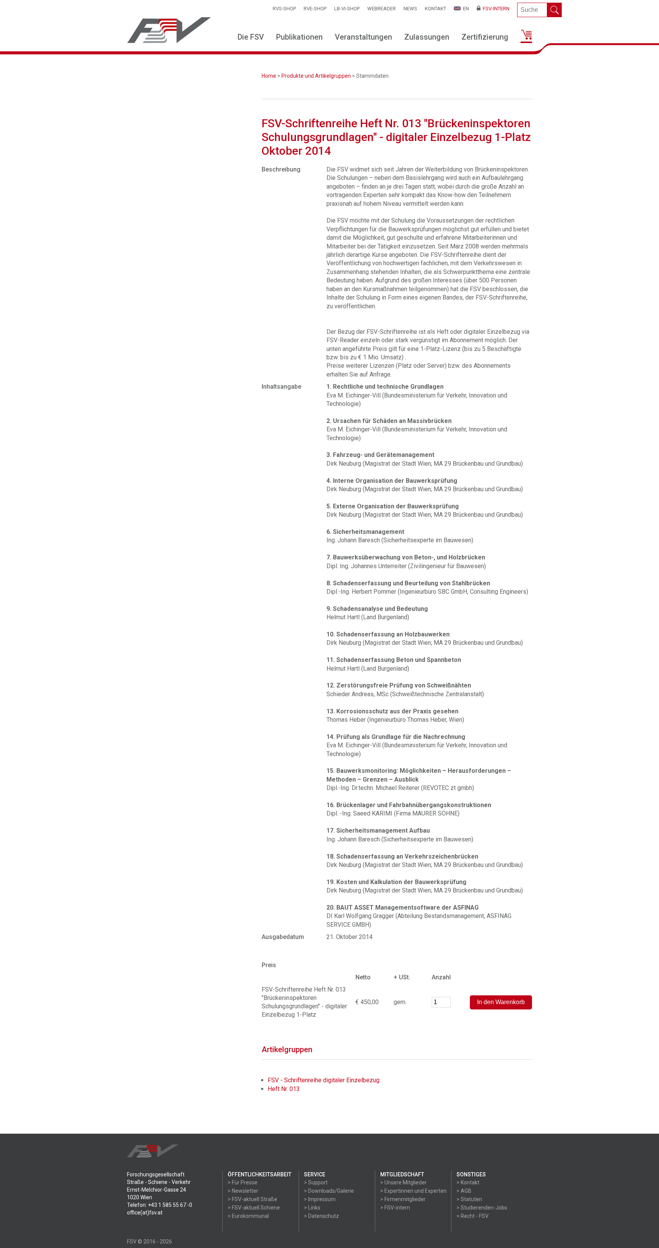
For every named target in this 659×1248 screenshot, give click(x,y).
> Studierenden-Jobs (481, 1208)
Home (269, 76)
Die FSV (251, 37)
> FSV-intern (395, 1208)
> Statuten (469, 1199)
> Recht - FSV (472, 1216)
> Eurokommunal (248, 1216)
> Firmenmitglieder (403, 1199)
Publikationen (299, 37)
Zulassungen (426, 37)
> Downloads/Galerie (329, 1191)
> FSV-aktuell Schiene (254, 1208)
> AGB (463, 1191)
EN (465, 8)
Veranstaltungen (363, 37)
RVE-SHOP (315, 8)
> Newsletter (243, 1191)
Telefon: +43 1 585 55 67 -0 (159, 1205)
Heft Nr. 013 (284, 1089)
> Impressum (320, 1199)
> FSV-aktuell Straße (252, 1199)
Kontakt (435, 8)
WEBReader (381, 8)
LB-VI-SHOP (347, 8)
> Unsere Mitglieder (403, 1182)
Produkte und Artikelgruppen (316, 76)
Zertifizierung (484, 37)
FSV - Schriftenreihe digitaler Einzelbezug (323, 1080)
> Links (312, 1208)
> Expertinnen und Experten (413, 1191)
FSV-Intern (495, 8)
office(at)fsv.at (144, 1213)
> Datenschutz (321, 1216)
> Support (316, 1182)
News (410, 8)
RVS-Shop (284, 8)
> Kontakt (467, 1182)
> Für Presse (242, 1182)
